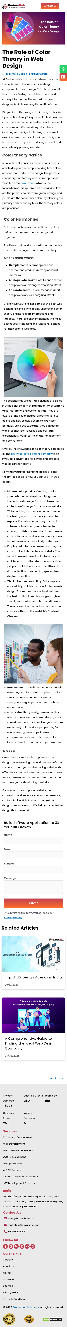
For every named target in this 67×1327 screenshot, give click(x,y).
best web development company (32, 454)
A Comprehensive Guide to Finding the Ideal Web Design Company (30, 1043)
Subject (9, 863)
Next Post (56, 1078)
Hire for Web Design (15, 73)
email (7, 849)
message (10, 878)
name (8, 835)
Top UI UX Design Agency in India (33, 977)
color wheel (28, 183)
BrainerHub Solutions (26, 1307)
